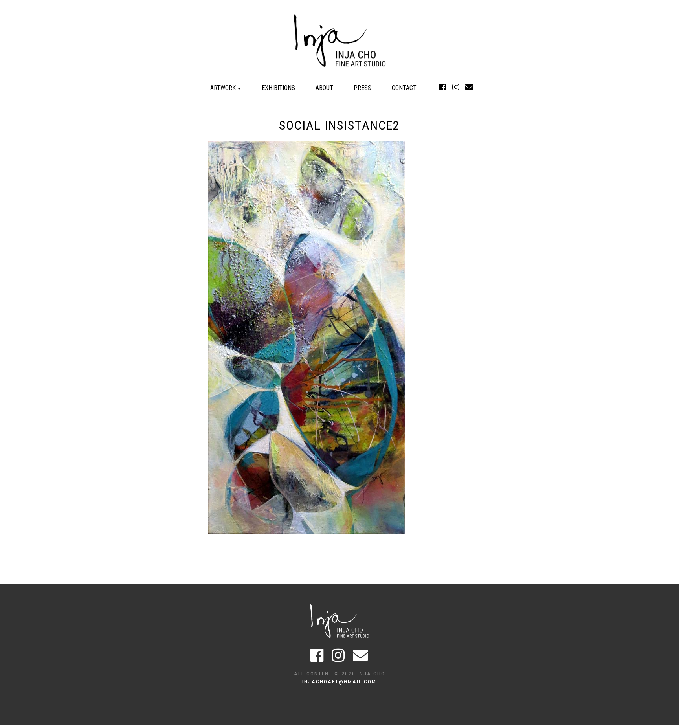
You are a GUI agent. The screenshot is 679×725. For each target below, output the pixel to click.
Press (362, 88)
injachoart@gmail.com (339, 681)
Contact (404, 88)
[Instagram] (455, 87)
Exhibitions (278, 88)
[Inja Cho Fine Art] (339, 74)
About (324, 88)
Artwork (223, 88)
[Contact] (469, 87)
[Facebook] (442, 87)
